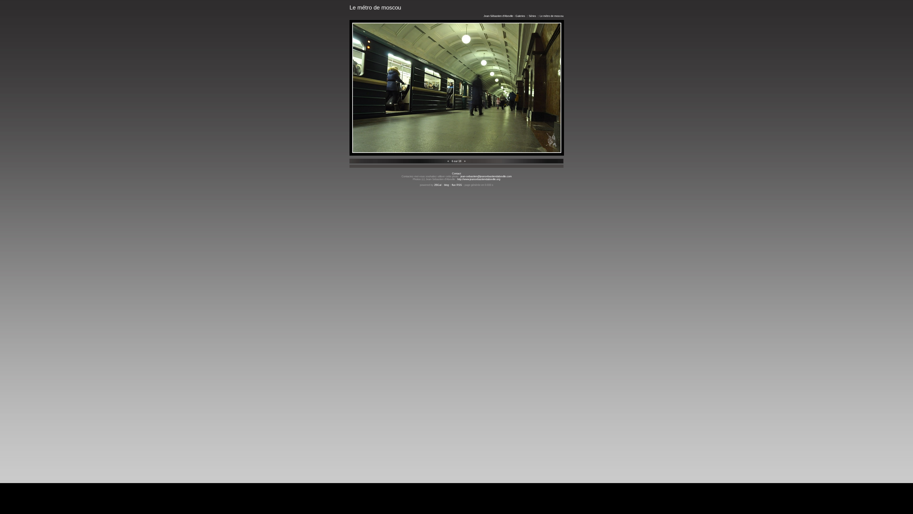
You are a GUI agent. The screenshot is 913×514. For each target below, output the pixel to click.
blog (446, 184)
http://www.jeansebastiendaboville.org (478, 179)
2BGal (437, 184)
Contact (456, 173)
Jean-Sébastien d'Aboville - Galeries (504, 16)
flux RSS (457, 184)
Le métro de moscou (551, 16)
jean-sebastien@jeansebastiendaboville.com (486, 176)
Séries (532, 16)
